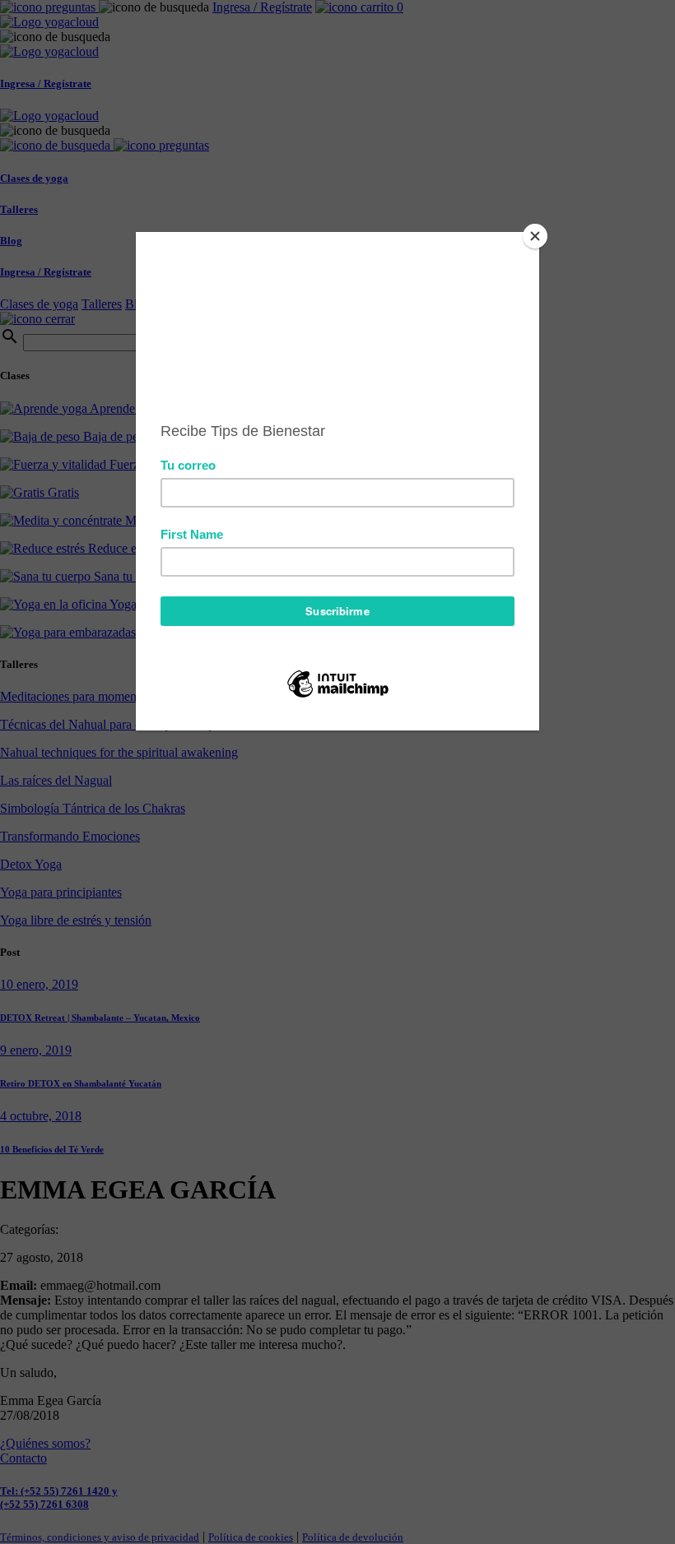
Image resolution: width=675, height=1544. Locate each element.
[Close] (535, 236)
